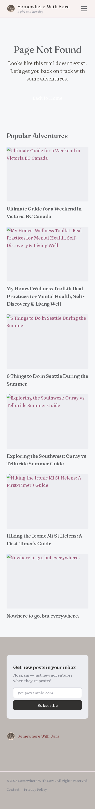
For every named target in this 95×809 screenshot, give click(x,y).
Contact (13, 789)
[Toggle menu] (84, 8)
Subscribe (48, 705)
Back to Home (47, 98)
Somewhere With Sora (38, 736)
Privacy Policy (35, 789)
